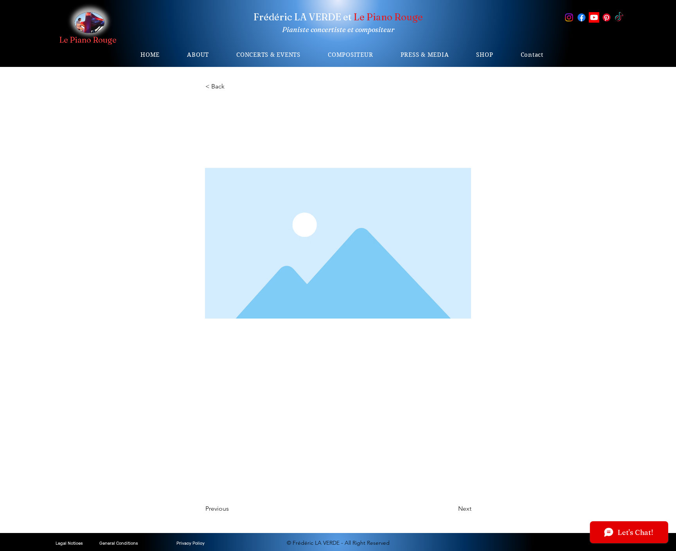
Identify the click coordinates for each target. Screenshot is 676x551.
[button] (268, 54)
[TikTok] (619, 17)
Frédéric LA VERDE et (338, 17)
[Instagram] (569, 17)
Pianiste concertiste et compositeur (338, 29)
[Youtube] (594, 17)
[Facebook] (581, 17)
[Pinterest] (606, 17)
